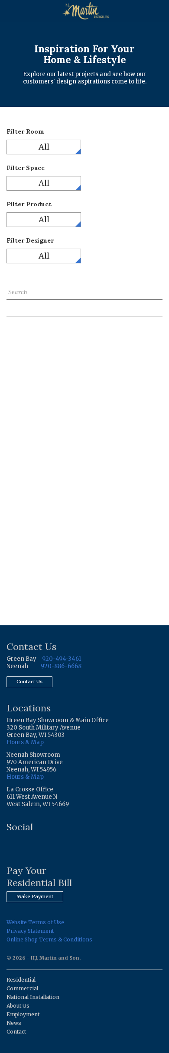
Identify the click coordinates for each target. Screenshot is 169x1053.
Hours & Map (25, 742)
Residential (21, 979)
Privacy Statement (30, 931)
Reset (14, 306)
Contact (16, 1031)
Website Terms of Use (35, 922)
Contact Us (29, 682)
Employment (22, 1014)
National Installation (32, 997)
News (13, 1023)
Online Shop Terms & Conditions (49, 939)
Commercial (22, 988)
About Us (17, 1005)
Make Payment (34, 896)
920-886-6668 (61, 666)
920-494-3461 (61, 659)
